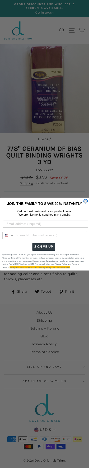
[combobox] (8, 235)
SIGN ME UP (43, 246)
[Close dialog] (86, 201)
